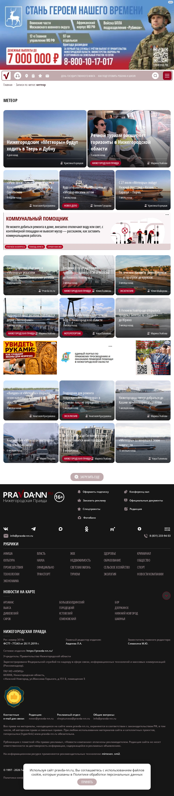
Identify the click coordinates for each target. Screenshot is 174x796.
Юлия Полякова (103, 291)
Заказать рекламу (94, 500)
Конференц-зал (139, 492)
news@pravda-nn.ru (41, 718)
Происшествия (13, 567)
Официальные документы (146, 500)
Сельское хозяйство (117, 567)
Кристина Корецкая (73, 163)
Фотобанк (89, 517)
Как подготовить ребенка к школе (117, 76)
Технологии (11, 574)
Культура (8, 560)
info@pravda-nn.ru (21, 536)
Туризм (75, 574)
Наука (40, 560)
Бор (117, 602)
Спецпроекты (91, 509)
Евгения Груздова (102, 205)
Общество (143, 560)
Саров (7, 619)
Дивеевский (10, 613)
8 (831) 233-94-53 (160, 536)
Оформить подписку (96, 492)
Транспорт (43, 574)
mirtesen (107, 754)
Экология (110, 574)
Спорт (141, 567)
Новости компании (150, 574)
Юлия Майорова (159, 291)
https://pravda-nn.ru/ (40, 651)
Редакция (136, 509)
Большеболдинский (71, 602)
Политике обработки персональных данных (108, 774)
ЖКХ (72, 553)
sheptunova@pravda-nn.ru (73, 718)
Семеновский (67, 619)
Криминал (144, 553)
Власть (41, 553)
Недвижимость (80, 560)
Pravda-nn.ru (48, 291)
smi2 (117, 754)
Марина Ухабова (159, 163)
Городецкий (66, 608)
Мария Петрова (47, 458)
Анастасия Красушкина (44, 205)
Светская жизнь (80, 567)
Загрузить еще (90, 477)
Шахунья (120, 619)
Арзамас (8, 602)
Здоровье (110, 553)
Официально (45, 567)
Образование (112, 560)
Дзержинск (122, 608)
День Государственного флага (78, 76)
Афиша (8, 553)
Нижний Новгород (126, 613)
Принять (87, 782)
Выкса (7, 608)
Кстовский (66, 613)
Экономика (11, 581)
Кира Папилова (103, 333)
